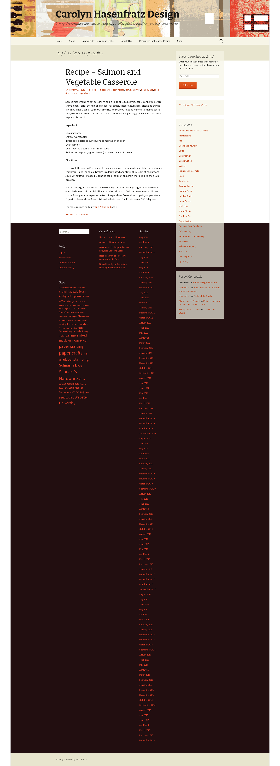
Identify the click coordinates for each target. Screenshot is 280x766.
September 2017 (147, 589)
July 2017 (143, 599)
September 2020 (147, 433)
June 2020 (144, 443)
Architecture (185, 135)
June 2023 (144, 297)
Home (59, 41)
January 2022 (145, 352)
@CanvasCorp (78, 301)
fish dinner (135, 89)
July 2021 (143, 383)
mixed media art (75, 340)
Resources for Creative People (154, 41)
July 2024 (143, 257)
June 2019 (144, 503)
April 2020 (144, 453)
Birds (181, 150)
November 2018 (147, 523)
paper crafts (70, 353)
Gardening (184, 180)
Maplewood (64, 328)
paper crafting (71, 346)
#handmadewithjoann (72, 291)
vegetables (84, 93)
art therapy (63, 308)
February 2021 (146, 408)
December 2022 (147, 312)
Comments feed (67, 262)
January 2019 (145, 518)
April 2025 (144, 242)
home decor (73, 324)
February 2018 (146, 564)
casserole (107, 89)
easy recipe (118, 89)
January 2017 (145, 629)
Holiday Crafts (185, 196)
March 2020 (144, 458)
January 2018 (145, 569)
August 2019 (145, 493)
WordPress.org (66, 267)
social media (72, 383)
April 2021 (144, 398)
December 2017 (147, 574)
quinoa (150, 89)
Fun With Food (103, 206)
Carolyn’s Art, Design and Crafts (98, 41)
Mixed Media (185, 211)
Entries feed (65, 257)
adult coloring (73, 305)
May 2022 (143, 332)
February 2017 (146, 624)
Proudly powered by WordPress (71, 759)
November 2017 (147, 579)
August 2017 (145, 594)
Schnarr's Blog (70, 365)
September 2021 (147, 373)
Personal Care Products (190, 226)
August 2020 (145, 438)
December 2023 (147, 287)
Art (180, 140)
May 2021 (143, 393)
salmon (73, 93)
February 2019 (146, 513)
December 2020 (147, 418)
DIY (79, 316)
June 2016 (144, 659)
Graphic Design (186, 185)
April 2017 (144, 614)
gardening (77, 320)
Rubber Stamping (187, 246)
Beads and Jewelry (188, 145)
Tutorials (183, 251)
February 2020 (146, 463)
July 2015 (143, 715)
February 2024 (146, 277)
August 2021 (145, 378)
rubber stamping (75, 359)
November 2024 (147, 252)
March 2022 (144, 342)
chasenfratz (185, 287)
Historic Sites (185, 191)
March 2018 (144, 559)
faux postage (68, 320)
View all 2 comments (78, 214)
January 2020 (145, 468)
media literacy (82, 331)
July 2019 (143, 498)
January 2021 (145, 413)
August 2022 (145, 322)
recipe (157, 89)
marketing (73, 328)
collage (72, 316)
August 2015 (145, 710)
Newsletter (126, 41)
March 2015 (144, 730)
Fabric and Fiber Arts (189, 170)
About (72, 41)
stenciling (77, 392)
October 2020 (146, 428)
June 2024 (144, 262)
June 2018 (144, 544)
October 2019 (146, 483)
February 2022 (146, 347)
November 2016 (147, 639)
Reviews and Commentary (191, 236)
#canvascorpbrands (67, 287)
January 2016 (145, 684)
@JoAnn (62, 305)
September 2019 (147, 488)
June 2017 (144, 604)
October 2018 (146, 528)
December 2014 (147, 740)
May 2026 (143, 237)
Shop (179, 41)
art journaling (84, 305)
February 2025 (146, 247)
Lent (143, 89)
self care (81, 379)
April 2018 (144, 554)
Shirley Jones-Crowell (189, 301)
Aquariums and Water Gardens (193, 130)
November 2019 (147, 478)
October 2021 (146, 368)
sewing (62, 384)
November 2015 (147, 694)
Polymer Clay (185, 231)
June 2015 (144, 720)
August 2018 (145, 534)
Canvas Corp (73, 309)
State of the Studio (203, 295)
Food (93, 89)
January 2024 (145, 282)
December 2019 (147, 473)
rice (67, 93)
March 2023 (144, 302)
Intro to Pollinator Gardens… (113, 242)
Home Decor (185, 201)
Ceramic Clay (185, 155)
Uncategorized (186, 256)
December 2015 (147, 689)
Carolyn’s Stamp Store (193, 105)
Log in (62, 252)
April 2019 (144, 508)
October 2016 (146, 644)
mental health (64, 336)
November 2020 (147, 423)
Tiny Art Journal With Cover (112, 237)
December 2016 (147, 634)
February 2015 (146, 735)
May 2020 (143, 448)
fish (127, 89)
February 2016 (146, 679)
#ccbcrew (81, 287)
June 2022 (144, 327)
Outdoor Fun (185, 216)
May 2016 (143, 664)
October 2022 (146, 317)
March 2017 (144, 619)
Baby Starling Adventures (205, 282)
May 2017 (143, 609)
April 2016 (144, 669)
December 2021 (147, 357)
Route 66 (183, 241)
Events (182, 165)
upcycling (68, 397)
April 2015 (144, 725)
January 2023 (145, 307)
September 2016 (147, 649)
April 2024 (144, 272)
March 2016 (144, 674)
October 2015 (146, 700)
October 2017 (146, 584)
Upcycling (183, 261)
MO (85, 340)
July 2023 (143, 292)
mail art (84, 324)
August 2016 (145, 654)
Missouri (74, 335)
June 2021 (144, 388)
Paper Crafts (185, 221)
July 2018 (143, 539)
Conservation (185, 160)
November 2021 (147, 363)
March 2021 (144, 403)
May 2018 (143, 549)
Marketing (184, 206)
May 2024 (143, 267)
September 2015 (147, 705)
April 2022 (144, 337)
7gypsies (66, 301)
